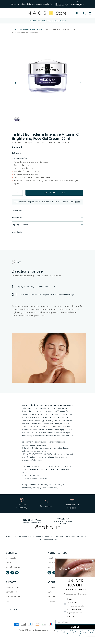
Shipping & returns (20, 225)
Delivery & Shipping (14, 587)
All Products (11, 558)
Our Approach (54, 592)
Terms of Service (13, 596)
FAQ (7, 601)
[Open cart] (90, 13)
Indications (17, 217)
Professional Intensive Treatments (31, 29)
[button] (17, 147)
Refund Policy (11, 592)
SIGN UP (75, 627)
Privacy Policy (52, 630)
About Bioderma (13, 567)
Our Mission (53, 587)
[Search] (84, 13)
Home (14, 29)
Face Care (52, 558)
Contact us (10, 609)
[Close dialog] (93, 561)
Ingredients (17, 232)
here (78, 202)
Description (17, 210)
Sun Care (51, 562)
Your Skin (9, 562)
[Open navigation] (5, 13)
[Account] (77, 13)
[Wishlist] (80, 13)
